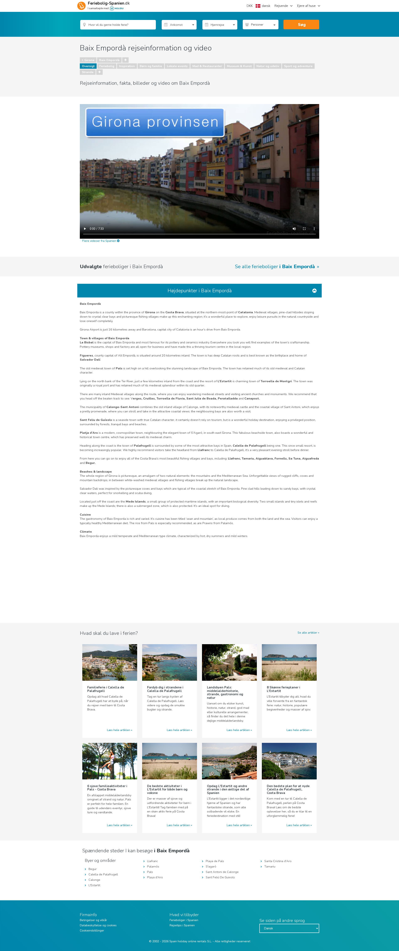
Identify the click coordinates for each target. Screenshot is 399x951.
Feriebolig (106, 66)
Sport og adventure (298, 66)
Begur (93, 869)
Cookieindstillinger (92, 931)
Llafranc (152, 861)
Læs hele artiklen (118, 730)
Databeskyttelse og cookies (98, 925)
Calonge (94, 880)
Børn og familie (151, 66)
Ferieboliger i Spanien (184, 920)
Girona (89, 60)
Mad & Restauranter (207, 66)
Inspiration (127, 66)
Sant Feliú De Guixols (220, 877)
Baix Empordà (109, 60)
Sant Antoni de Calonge (222, 872)
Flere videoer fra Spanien (99, 241)
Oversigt (88, 66)
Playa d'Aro (155, 877)
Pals (150, 872)
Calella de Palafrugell (103, 874)
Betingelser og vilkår (93, 920)
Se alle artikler (307, 632)
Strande (88, 72)
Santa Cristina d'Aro (278, 861)
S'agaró (211, 866)
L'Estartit (94, 885)
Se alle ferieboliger (275, 266)
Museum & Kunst (239, 66)
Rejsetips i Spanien (182, 925)
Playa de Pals (215, 861)
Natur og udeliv (267, 66)
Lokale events (177, 66)
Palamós (153, 866)
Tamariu (269, 866)
